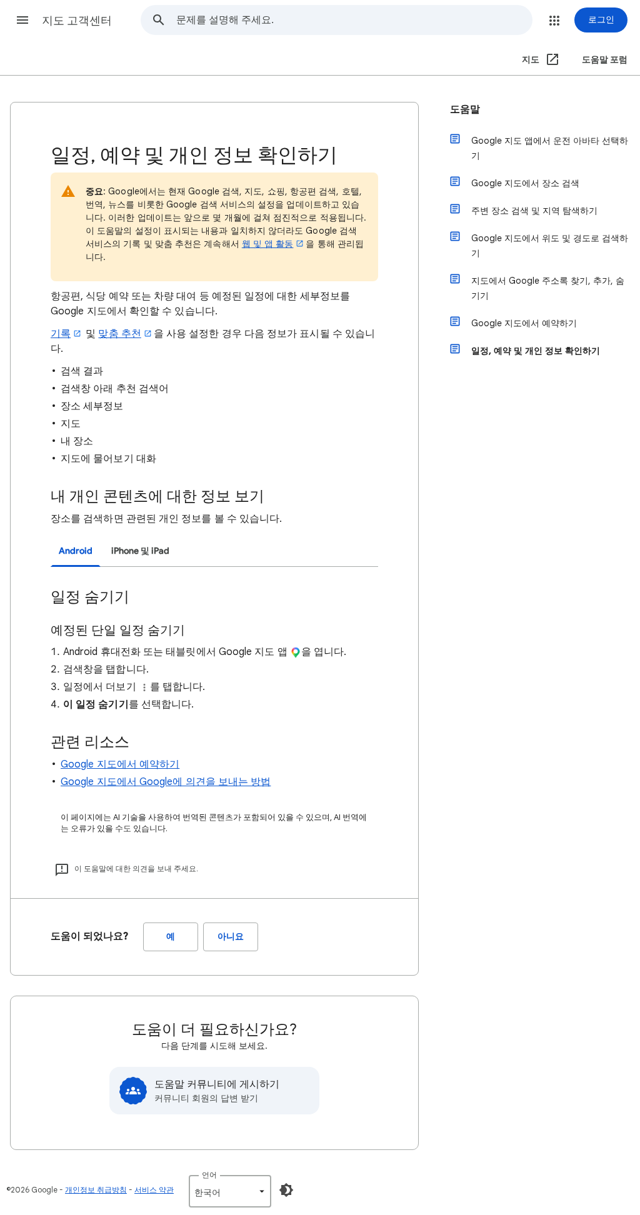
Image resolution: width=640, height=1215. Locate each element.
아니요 (231, 936)
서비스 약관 (154, 1189)
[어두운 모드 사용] (286, 1190)
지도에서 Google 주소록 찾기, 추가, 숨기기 (547, 288)
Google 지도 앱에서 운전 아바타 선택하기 (549, 148)
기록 (61, 334)
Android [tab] (75, 551)
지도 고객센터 (77, 21)
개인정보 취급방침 (96, 1189)
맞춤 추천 (119, 334)
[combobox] (354, 20)
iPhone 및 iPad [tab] (140, 551)
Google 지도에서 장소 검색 (525, 183)
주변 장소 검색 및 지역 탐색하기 (534, 210)
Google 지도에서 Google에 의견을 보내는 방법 (166, 782)
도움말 (465, 109)
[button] (23, 20)
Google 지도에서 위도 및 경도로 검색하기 (549, 245)
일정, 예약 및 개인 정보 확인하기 (535, 350)
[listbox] (230, 1191)
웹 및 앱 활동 (268, 243)
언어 (209, 1174)
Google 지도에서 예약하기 (120, 764)
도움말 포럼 (605, 59)
